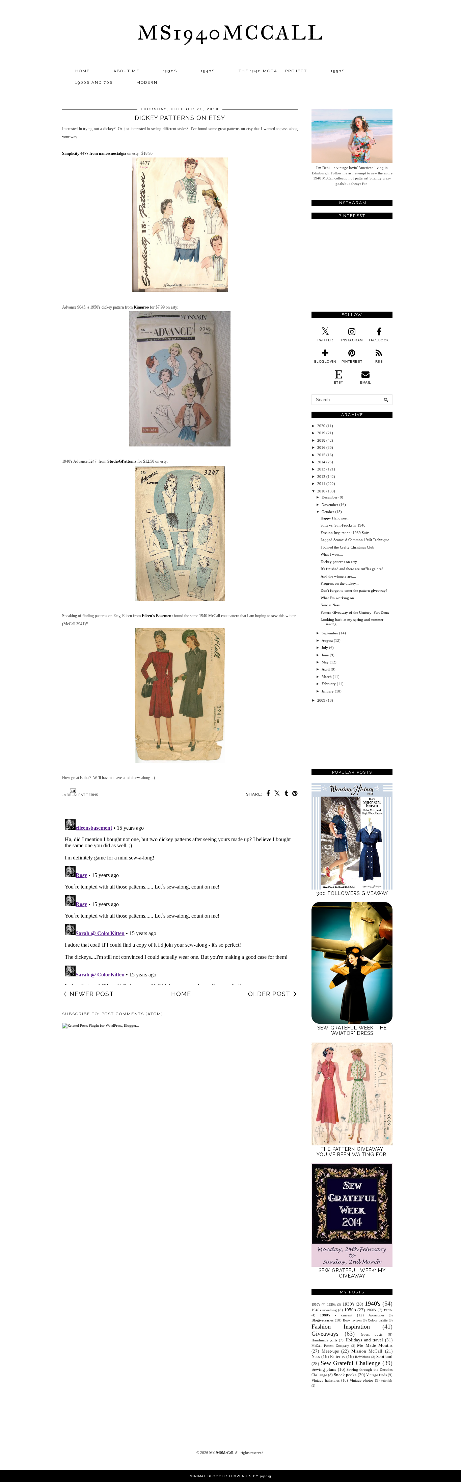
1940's (372, 1303)
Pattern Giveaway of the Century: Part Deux (355, 612)
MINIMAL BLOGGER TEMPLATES (221, 1476)
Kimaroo (141, 307)
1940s (208, 71)
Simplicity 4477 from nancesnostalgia (94, 153)
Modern (147, 82)
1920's (331, 1304)
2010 (321, 491)
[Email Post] (72, 790)
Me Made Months (374, 1345)
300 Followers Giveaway (352, 893)
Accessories (376, 1315)
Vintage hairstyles (325, 1380)
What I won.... (332, 554)
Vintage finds (376, 1375)
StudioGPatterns (121, 461)
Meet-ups (330, 1351)
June (325, 655)
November (330, 505)
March (327, 677)
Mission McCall (367, 1351)
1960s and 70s (94, 82)
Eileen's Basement (157, 615)
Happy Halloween (335, 518)
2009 (321, 700)
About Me (126, 71)
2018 (321, 440)
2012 (321, 477)
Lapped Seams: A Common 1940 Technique (355, 540)
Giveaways (324, 1333)
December (329, 497)
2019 (321, 433)
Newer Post (92, 993)
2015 (321, 455)
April (326, 669)
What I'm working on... (339, 598)
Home (82, 71)
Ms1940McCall (230, 32)
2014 (321, 462)
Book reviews (352, 1320)
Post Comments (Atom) (132, 1014)
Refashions (362, 1357)
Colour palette (377, 1320)
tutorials (386, 1380)
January (328, 691)
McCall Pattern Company (330, 1345)
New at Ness (330, 605)
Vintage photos (362, 1380)
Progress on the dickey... (340, 583)
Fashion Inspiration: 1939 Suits (345, 533)
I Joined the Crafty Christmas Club (347, 547)
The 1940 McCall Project (273, 71)
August (327, 640)
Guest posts (372, 1334)
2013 (321, 469)
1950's (350, 1309)
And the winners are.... (338, 576)
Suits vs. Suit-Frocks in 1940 (343, 525)
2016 (321, 447)
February (329, 684)
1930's (348, 1304)
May (325, 662)
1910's (315, 1304)
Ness (315, 1356)
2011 (321, 484)
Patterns (88, 795)
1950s (338, 71)
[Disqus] (180, 900)
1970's (388, 1310)
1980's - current (336, 1315)
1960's (371, 1310)
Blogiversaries (322, 1320)
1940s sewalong (324, 1310)
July (325, 648)
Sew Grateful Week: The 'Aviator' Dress (352, 1030)
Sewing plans (323, 1369)
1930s (170, 71)
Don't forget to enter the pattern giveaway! (354, 590)
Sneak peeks (345, 1374)
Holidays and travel (364, 1339)
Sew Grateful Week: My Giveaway (352, 1273)
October (328, 512)
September (330, 633)
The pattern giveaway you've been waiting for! (352, 1151)
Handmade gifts (324, 1340)
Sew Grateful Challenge (350, 1363)
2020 (321, 426)
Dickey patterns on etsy (339, 562)
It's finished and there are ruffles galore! (352, 569)
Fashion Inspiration (340, 1326)
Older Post (269, 993)
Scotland (384, 1356)
